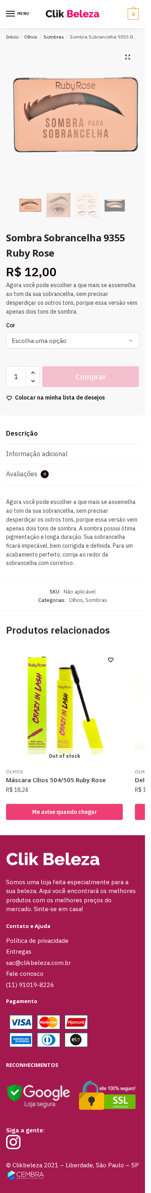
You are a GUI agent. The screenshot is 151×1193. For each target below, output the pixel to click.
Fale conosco (24, 973)
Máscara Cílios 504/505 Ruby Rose (56, 780)
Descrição (22, 433)
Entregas (18, 951)
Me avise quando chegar (64, 812)
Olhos (30, 37)
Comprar (90, 376)
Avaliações (26, 474)
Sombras (53, 37)
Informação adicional (37, 454)
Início (12, 37)
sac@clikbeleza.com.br (38, 963)
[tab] (72, 434)
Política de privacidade (37, 940)
